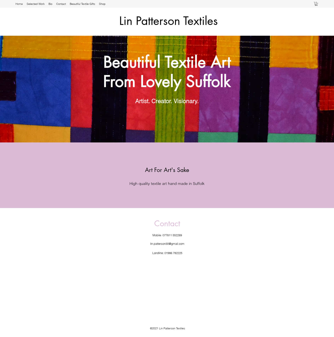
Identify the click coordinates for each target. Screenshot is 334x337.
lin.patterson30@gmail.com (167, 244)
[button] (316, 4)
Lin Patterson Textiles (168, 20)
